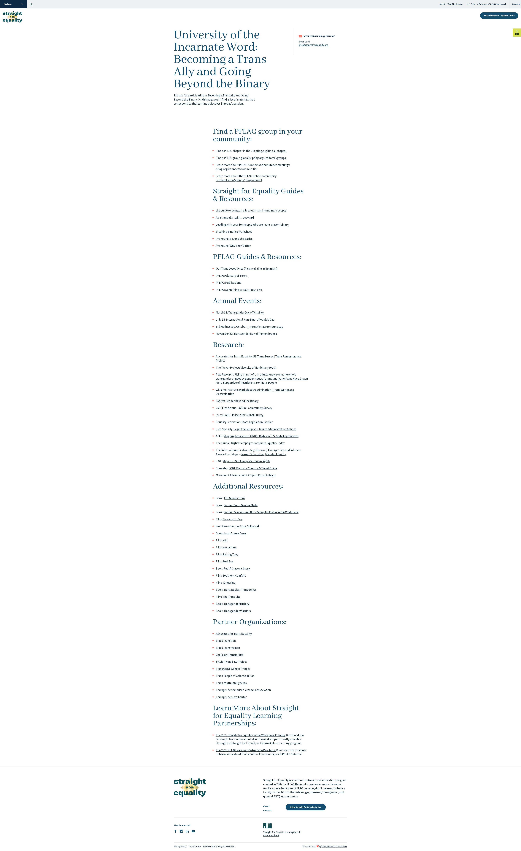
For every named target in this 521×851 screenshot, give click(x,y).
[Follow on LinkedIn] (187, 831)
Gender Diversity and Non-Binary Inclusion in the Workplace (261, 512)
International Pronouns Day (265, 326)
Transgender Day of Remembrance (255, 333)
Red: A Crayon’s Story (237, 568)
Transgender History (236, 604)
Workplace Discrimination (255, 390)
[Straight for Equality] (12, 16)
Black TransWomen (228, 648)
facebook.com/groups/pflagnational (239, 180)
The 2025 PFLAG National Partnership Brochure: (246, 750)
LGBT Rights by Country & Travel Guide (253, 468)
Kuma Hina (229, 547)
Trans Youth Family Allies (231, 683)
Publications (233, 282)
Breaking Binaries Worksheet (234, 231)
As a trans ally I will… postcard (235, 217)
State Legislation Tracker (257, 422)
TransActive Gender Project (233, 669)
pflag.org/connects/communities (237, 169)
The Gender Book (234, 498)
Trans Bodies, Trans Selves (240, 589)
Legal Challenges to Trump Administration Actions (265, 429)
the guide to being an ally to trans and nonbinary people (251, 210)
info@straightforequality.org (313, 44)
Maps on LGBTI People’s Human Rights (246, 461)
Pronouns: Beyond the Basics (234, 239)
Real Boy (228, 561)
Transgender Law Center (231, 697)
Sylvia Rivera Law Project (231, 662)
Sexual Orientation (252, 454)
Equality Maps (267, 475)
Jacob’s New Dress (235, 533)
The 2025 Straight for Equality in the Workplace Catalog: (250, 735)
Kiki (225, 540)
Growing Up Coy (232, 519)
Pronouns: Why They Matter (233, 246)
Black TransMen (226, 640)
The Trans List (231, 597)
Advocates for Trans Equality (234, 633)
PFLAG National (271, 835)
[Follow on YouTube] (193, 831)
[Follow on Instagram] (181, 831)
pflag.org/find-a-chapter (270, 151)
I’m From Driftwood (247, 526)
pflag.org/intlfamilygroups (269, 158)
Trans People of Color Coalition (235, 676)
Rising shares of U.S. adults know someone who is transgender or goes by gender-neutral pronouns (256, 376)
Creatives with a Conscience (334, 846)
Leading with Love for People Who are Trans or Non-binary (252, 224)
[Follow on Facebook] (175, 831)
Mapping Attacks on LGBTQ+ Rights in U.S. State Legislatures (261, 436)
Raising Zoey (230, 554)
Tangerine (229, 582)
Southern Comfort (234, 575)
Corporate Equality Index (269, 443)
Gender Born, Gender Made (241, 505)
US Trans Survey (263, 356)
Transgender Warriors (237, 611)
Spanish (270, 268)
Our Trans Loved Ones (229, 268)
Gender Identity (276, 454)
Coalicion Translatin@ (230, 655)
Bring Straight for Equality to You (499, 15)
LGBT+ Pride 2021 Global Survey (243, 415)
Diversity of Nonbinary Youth (258, 367)
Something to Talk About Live (243, 290)
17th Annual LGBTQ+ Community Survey (247, 408)
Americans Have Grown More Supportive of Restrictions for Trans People (262, 380)
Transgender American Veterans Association (243, 690)
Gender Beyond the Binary (241, 401)
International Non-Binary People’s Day (250, 319)
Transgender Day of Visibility (246, 312)
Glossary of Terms (236, 275)
